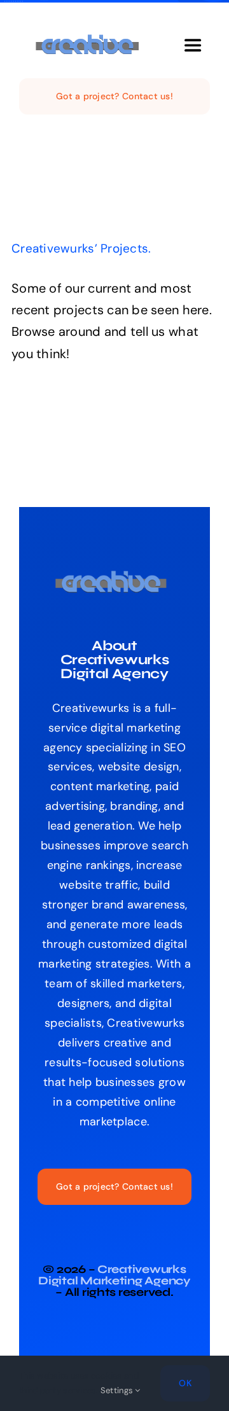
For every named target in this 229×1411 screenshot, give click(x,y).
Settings (118, 1390)
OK (185, 1383)
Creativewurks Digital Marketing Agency (114, 1275)
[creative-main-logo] (90, 40)
